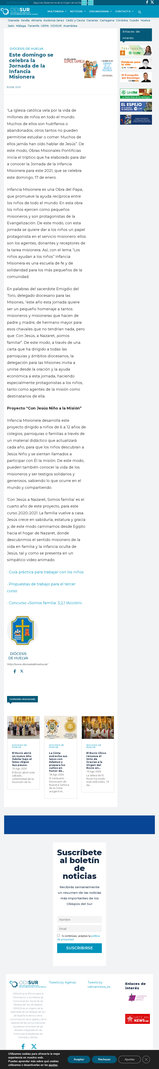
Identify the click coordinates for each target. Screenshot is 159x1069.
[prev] (84, 2)
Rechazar (104, 1059)
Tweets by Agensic (62, 982)
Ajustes (130, 1059)
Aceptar (79, 1059)
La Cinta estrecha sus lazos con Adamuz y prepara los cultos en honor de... (58, 761)
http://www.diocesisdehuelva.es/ (18, 664)
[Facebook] (147, 2)
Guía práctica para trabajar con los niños (46, 572)
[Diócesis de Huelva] (22, 630)
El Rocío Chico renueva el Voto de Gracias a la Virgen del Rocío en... (96, 760)
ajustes (53, 1065)
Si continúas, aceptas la (78, 937)
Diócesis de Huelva (26, 48)
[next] (90, 2)
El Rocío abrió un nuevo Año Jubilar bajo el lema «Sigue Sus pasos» (22, 759)
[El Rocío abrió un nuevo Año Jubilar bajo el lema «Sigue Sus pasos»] (23, 727)
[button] (139, 12)
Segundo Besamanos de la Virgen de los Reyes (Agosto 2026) (66, 2)
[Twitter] (152, 2)
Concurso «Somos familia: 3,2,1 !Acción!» (46, 603)
